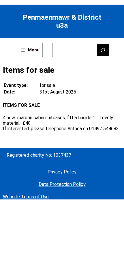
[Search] (103, 50)
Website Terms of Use (26, 196)
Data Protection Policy (62, 184)
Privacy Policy (62, 172)
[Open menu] (30, 50)
